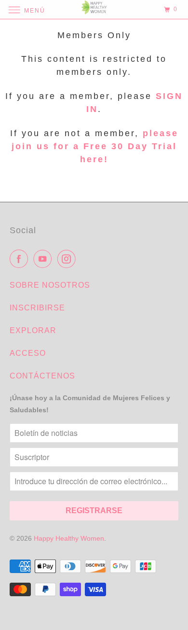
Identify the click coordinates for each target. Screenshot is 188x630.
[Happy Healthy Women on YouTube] (44, 259)
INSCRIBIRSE (37, 308)
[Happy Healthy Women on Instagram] (68, 259)
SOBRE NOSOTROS (50, 285)
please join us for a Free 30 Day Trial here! (95, 146)
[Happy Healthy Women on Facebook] (21, 259)
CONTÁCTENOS (42, 376)
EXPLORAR (33, 330)
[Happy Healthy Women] (94, 9)
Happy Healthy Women (69, 538)
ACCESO (28, 353)
